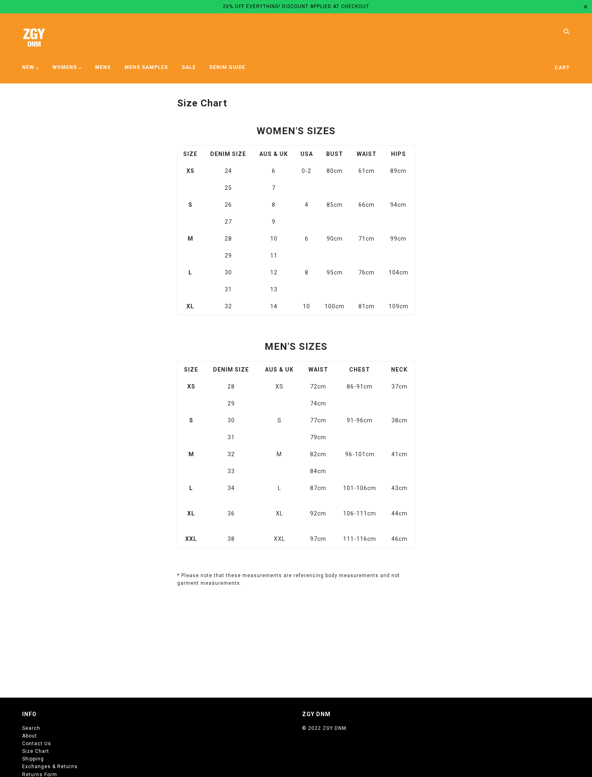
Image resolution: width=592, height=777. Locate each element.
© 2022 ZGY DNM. (325, 728)
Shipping (33, 759)
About (29, 736)
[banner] (34, 37)
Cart (562, 68)
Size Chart (35, 751)
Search (31, 728)
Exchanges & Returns (50, 766)
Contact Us (36, 743)
